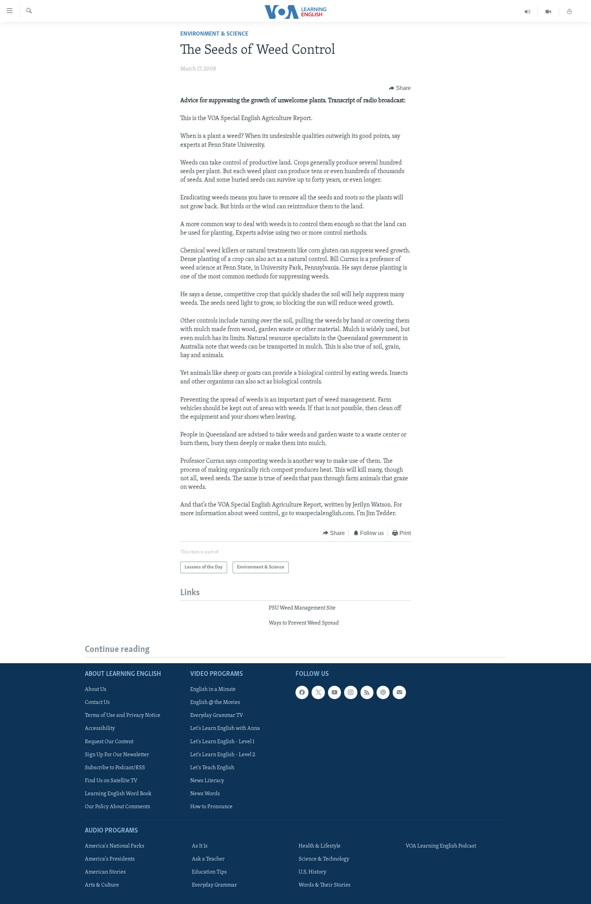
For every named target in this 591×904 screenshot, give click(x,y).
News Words (205, 793)
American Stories (105, 872)
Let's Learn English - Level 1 (222, 741)
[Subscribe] (399, 692)
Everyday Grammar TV (216, 715)
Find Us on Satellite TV (111, 780)
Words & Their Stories (325, 885)
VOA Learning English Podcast (441, 846)
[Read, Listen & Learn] (569, 11)
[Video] (548, 11)
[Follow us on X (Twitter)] (318, 692)
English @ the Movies (215, 702)
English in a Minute (213, 689)
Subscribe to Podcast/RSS (115, 767)
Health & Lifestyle (320, 846)
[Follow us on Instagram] (350, 692)
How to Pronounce (211, 806)
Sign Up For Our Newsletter (117, 754)
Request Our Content (109, 741)
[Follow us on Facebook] (302, 692)
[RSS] (366, 692)
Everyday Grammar (214, 885)
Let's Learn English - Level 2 (222, 754)
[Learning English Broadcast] (527, 11)
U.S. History (312, 872)
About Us (95, 689)
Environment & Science (214, 34)
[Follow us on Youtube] (334, 692)
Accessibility (100, 728)
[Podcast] (383, 692)
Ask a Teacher (208, 859)
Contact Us (97, 702)
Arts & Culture (102, 885)
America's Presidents (110, 859)
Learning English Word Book (118, 793)
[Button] (400, 88)
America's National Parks (114, 846)
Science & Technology (324, 859)
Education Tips (209, 872)
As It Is (200, 846)
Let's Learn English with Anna (225, 728)
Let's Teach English (212, 767)
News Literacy (207, 780)
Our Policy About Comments (117, 806)
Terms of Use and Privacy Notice (122, 715)
